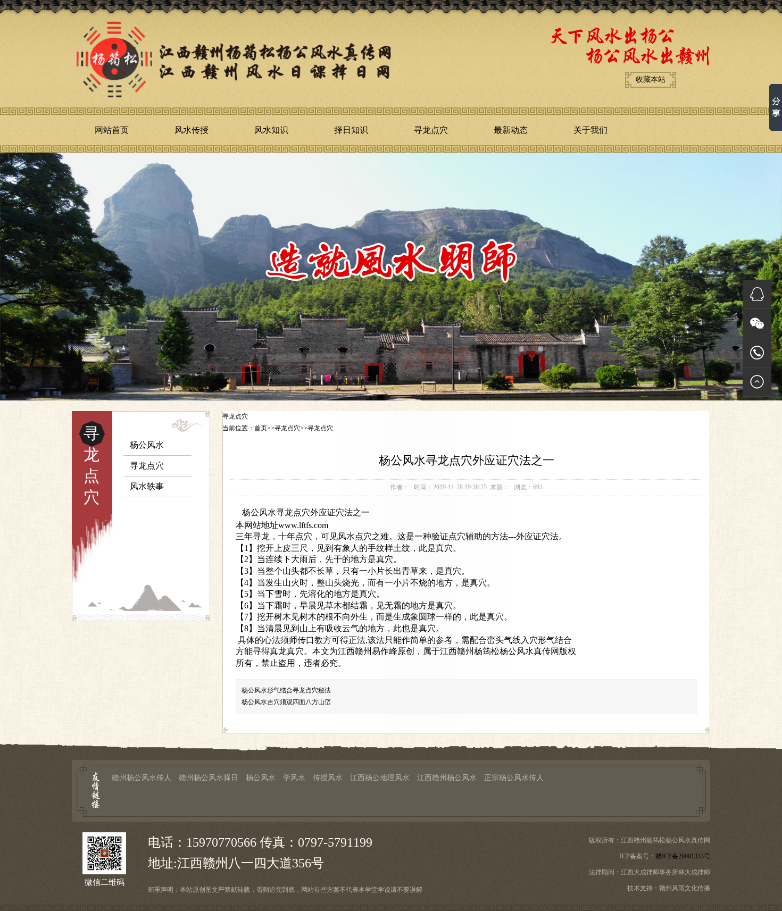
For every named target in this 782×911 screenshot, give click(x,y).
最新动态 (511, 130)
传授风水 (328, 778)
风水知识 (271, 130)
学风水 (294, 778)
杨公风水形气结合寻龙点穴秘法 (286, 690)
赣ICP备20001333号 (682, 856)
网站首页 (112, 130)
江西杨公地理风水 (380, 778)
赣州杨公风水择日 (208, 778)
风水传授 (191, 130)
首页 (260, 428)
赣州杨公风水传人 (141, 778)
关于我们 (590, 130)
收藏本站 (650, 79)
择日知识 (351, 130)
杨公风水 (147, 444)
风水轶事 (147, 486)
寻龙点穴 (431, 130)
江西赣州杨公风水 (447, 778)
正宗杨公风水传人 (514, 778)
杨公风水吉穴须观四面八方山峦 (286, 702)
